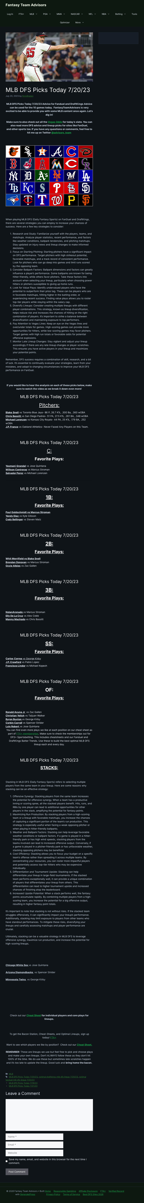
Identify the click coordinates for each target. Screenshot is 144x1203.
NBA (104, 14)
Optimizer (65, 22)
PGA (45, 14)
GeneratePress (27, 1194)
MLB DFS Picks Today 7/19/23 (23, 1083)
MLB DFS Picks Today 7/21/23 (23, 1086)
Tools (134, 14)
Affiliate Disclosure (88, 1191)
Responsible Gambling (65, 1191)
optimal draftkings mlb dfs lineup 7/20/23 (58, 1077)
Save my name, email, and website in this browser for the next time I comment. (47, 1161)
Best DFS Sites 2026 (93, 1194)
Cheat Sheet (33, 1015)
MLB (32, 14)
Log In (10, 14)
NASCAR (75, 14)
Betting (118, 14)
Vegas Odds (55, 122)
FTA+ (21, 14)
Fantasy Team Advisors (26, 5)
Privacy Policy (53, 1194)
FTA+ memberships (27, 733)
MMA (59, 14)
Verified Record (116, 1191)
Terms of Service (71, 1194)
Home (48, 1191)
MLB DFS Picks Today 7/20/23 (23, 1077)
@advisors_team (61, 132)
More (78, 22)
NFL (91, 14)
